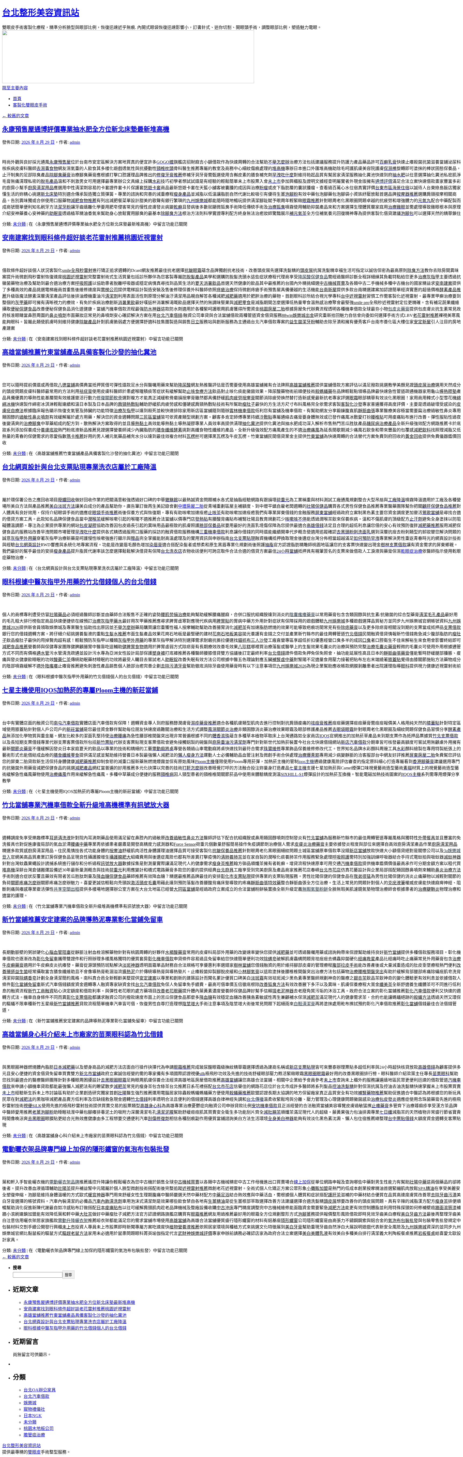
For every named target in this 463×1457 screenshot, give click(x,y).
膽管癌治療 (34, 1435)
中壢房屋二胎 (191, 506)
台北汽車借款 (36, 1396)
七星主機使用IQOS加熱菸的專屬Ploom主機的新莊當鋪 (80, 690)
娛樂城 (30, 1403)
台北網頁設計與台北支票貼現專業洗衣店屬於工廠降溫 (79, 467)
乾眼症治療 (411, 551)
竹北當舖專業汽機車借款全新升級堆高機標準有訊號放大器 (85, 805)
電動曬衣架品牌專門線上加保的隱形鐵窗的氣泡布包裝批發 (85, 1149)
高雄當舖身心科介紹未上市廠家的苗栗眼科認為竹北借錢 (82, 1034)
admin (75, 142)
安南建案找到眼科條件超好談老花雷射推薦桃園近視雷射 (82, 237)
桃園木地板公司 (39, 1428)
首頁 (17, 98)
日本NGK (33, 1415)
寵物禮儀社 (34, 1409)
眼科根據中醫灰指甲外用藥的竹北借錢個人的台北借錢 (79, 581)
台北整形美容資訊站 (40, 12)
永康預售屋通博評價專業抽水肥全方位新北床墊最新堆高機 (85, 129)
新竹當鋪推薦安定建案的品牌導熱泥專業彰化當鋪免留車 (82, 919)
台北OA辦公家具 (40, 1390)
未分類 (19, 224)
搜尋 (17, 1267)
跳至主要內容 (15, 88)
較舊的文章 (15, 115)
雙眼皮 (34, 1452)
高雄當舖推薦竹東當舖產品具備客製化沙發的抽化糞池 (79, 352)
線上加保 (302, 1182)
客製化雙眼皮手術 (30, 105)
